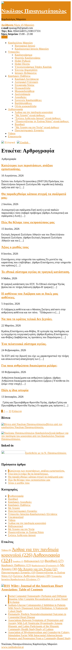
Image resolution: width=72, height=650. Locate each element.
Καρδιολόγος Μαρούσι (20, 42)
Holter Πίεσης (22, 63)
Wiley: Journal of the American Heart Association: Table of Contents (32, 587)
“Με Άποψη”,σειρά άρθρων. (30, 115)
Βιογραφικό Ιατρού (25, 45)
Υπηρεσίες (14, 51)
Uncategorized (15, 517)
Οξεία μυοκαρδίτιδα (25, 106)
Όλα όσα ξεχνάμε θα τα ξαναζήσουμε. (28, 473)
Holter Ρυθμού (22, 60)
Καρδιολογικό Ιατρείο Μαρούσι (32, 48)
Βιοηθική (20, 124)
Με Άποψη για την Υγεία (21, 529)
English (25, 142)
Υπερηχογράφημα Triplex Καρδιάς (33, 66)
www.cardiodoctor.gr (12, 647)
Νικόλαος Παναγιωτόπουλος (33, 11)
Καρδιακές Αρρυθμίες (20, 502)
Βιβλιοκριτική (15, 526)
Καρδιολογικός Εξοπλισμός (45, 565)
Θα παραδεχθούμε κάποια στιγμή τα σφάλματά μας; (35, 476)
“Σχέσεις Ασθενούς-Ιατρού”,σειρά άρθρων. (38, 118)
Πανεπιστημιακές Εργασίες (29, 130)
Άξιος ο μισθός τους (15, 247)
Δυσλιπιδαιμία (22, 94)
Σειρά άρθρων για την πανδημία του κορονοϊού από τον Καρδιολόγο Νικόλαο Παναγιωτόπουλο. (34, 436)
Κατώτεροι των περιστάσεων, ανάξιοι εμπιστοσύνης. (37, 470)
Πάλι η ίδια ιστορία (14, 390)
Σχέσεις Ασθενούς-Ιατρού (22, 535)
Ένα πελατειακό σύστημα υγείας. (24, 344)
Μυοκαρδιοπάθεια (24, 91)
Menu (4, 37)
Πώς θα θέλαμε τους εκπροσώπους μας (28, 222)
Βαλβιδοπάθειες (23, 103)
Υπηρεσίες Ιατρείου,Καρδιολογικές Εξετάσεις (32, 514)
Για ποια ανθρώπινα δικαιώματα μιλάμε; (29, 365)
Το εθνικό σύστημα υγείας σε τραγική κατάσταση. (35, 272)
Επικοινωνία (14, 136)
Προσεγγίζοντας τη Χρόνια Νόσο (26, 532)
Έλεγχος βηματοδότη (26, 70)
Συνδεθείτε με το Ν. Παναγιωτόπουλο (46, 453)
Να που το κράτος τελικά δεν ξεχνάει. (26, 319)
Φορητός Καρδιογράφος (27, 57)
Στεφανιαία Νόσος (24, 85)
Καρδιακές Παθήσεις (19, 76)
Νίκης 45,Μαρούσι (17, 25)
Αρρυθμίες (20, 97)
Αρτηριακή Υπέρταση (26, 82)
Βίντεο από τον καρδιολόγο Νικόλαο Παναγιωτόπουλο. (31, 426)
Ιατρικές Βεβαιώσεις (26, 73)
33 (10, 411)
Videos (11, 133)
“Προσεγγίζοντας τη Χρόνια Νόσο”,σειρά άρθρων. (42, 121)
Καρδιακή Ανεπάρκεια (27, 79)
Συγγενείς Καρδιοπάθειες (28, 100)
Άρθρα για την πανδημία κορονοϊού (34, 112)
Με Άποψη (14, 508)
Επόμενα (17, 411)
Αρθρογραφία (15, 109)
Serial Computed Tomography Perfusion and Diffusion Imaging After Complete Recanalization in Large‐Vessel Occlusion (38, 599)
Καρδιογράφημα (23, 54)
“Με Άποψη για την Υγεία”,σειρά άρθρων (37, 127)
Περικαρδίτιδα (22, 88)
